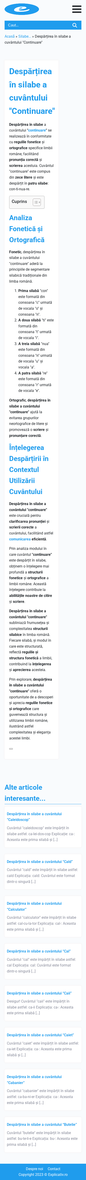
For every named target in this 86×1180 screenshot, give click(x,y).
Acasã (10, 36)
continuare (37, 130)
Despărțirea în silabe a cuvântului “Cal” (39, 951)
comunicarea (20, 539)
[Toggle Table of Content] (34, 202)
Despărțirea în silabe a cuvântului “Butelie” (42, 1124)
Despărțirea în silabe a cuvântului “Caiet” (40, 1035)
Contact (54, 1169)
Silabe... (24, 36)
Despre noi (34, 1169)
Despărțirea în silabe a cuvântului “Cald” (40, 862)
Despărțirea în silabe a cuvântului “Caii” (39, 993)
